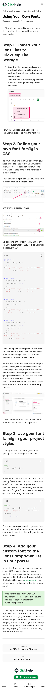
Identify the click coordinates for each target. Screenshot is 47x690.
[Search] (42, 4)
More (43, 687)
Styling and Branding (11, 11)
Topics (15, 687)
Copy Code (41, 254)
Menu (4, 687)
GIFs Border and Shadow (25, 649)
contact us (29, 580)
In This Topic (29, 687)
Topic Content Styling (32, 11)
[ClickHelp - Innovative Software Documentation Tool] (12, 4)
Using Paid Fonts (22, 659)
